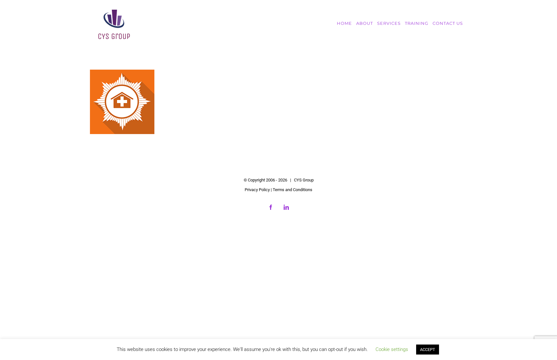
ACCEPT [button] (427, 349)
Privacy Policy (257, 189)
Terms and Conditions (292, 189)
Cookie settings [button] (392, 349)
